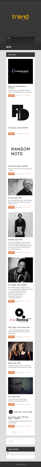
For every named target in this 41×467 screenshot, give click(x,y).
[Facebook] (30, 33)
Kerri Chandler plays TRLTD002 (17, 285)
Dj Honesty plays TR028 (15, 239)
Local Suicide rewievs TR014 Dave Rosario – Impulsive (18, 418)
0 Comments (26, 95)
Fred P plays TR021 (14, 396)
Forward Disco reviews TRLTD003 (18, 128)
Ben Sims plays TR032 (15, 198)
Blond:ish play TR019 (14, 363)
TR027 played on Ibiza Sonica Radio (19, 327)
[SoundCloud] (34, 33)
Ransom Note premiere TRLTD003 (18, 166)
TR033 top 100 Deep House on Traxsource (17, 87)
